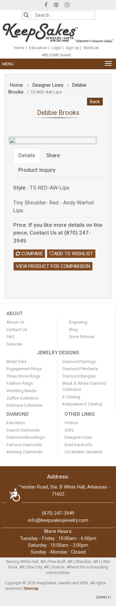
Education (38, 48)
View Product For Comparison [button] (53, 266)
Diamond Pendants (80, 368)
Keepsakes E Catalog (82, 404)
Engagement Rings (24, 368)
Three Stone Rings (23, 376)
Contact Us (16, 329)
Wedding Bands (21, 390)
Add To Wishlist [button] (73, 254)
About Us (15, 322)
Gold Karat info (78, 444)
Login (56, 48)
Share (53, 155)
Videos (71, 422)
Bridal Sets (16, 361)
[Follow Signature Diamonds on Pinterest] (56, 6)
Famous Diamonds (24, 444)
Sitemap (31, 588)
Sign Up (72, 48)
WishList (91, 48)
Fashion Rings (19, 383)
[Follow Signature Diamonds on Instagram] (67, 6)
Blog (73, 329)
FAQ (10, 336)
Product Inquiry (36, 170)
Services (14, 344)
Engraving (78, 322)
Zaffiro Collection (22, 398)
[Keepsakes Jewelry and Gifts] (58, 32)
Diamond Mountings (25, 437)
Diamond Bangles (79, 376)
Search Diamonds (23, 430)
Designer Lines (48, 85)
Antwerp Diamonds (24, 451)
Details (26, 155)
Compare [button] (31, 254)
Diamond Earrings (79, 361)
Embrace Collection (24, 405)
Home (19, 48)
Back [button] (95, 101)
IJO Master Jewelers (83, 451)
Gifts (68, 430)
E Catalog (71, 396)
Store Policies (81, 336)
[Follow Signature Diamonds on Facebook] (46, 6)
